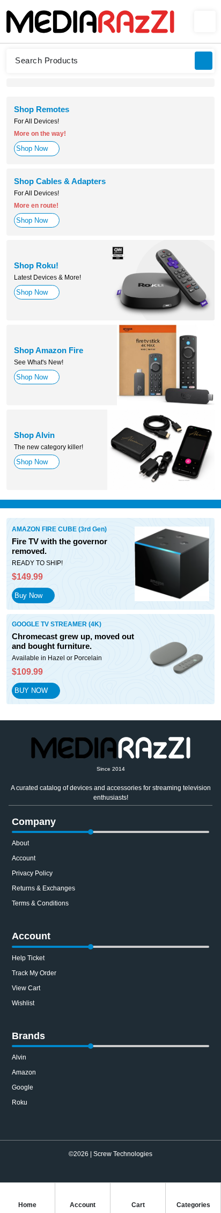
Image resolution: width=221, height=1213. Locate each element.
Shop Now (32, 148)
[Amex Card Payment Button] (120, 1176)
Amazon (24, 1072)
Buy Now (28, 595)
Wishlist (23, 1003)
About (20, 843)
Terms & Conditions (40, 903)
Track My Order (34, 973)
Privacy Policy (32, 873)
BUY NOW (31, 690)
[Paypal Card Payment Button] (80, 1176)
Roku (19, 1102)
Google (22, 1087)
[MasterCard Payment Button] (100, 1176)
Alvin (19, 1057)
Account (23, 858)
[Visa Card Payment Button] (61, 1176)
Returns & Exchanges (43, 888)
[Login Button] (205, 21)
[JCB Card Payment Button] (160, 1176)
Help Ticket (28, 958)
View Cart (26, 988)
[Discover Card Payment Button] (140, 1176)
